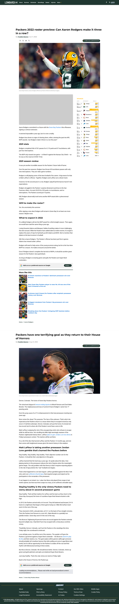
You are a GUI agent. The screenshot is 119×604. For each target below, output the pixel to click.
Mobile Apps (95, 589)
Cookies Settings (79, 595)
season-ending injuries (42, 404)
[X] (109, 2)
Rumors (26, 2)
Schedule (33, 2)
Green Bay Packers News (31, 577)
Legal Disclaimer (24, 595)
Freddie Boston (23, 37)
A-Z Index (61, 595)
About (21, 589)
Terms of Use (78, 592)
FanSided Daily (24, 592)
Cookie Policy (95, 592)
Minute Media (10, 599)
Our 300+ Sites (78, 589)
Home (21, 322)
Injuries (53, 2)
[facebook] (106, 2)
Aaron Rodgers (28, 322)
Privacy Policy (62, 592)
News (21, 2)
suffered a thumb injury (36, 474)
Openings (39, 589)
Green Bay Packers (55, 127)
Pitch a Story (40, 592)
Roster (47, 2)
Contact (60, 589)
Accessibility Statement (44, 595)
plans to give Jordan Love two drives (59, 435)
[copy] (29, 40)
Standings (41, 2)
